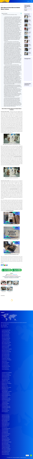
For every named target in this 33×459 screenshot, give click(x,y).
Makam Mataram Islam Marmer (6, 342)
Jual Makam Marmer (5, 402)
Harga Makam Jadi (4, 436)
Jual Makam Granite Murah (5, 447)
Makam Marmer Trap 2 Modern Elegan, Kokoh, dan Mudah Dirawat (30, 53)
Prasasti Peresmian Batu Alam (6, 330)
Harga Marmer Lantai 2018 (5, 346)
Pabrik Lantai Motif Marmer (5, 335)
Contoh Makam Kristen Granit (6, 406)
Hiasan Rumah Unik (4, 427)
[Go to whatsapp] (31, 455)
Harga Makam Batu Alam (5, 410)
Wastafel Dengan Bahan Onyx (6, 399)
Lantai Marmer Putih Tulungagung (7, 372)
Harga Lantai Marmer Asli (5, 347)
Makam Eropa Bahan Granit (6, 343)
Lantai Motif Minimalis (5, 390)
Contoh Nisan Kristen (16, 257)
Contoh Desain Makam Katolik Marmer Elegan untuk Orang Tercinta (30, 32)
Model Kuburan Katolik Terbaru (6, 407)
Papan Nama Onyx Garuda (6, 336)
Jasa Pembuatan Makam (5, 403)
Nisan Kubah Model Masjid (5, 334)
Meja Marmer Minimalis (5, 429)
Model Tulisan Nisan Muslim (6, 416)
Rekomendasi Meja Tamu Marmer (6, 391)
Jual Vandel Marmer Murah (5, 339)
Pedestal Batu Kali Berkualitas (6, 338)
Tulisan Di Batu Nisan (5, 421)
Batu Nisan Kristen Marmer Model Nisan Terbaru (10, 14)
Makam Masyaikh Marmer (5, 440)
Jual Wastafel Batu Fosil (5, 367)
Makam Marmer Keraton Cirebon (6, 387)
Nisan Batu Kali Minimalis (5, 435)
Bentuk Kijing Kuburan (5, 411)
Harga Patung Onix (4, 361)
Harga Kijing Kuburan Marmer (6, 439)
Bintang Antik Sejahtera (16, 457)
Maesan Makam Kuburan (5, 452)
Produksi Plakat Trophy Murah (6, 358)
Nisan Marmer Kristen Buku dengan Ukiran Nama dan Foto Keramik (30, 16)
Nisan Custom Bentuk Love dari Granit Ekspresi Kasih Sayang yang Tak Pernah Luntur (30, 24)
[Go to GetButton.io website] (31, 457)
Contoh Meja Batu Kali (5, 432)
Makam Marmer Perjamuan (6, 350)
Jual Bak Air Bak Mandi (5, 396)
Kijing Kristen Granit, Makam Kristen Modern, (10, 261)
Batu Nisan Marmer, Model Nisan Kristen (8, 256)
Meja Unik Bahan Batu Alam (5, 355)
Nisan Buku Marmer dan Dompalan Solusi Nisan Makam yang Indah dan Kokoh (30, 40)
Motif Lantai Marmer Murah (5, 354)
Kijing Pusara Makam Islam (5, 331)
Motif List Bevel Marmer (5, 363)
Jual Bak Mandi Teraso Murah (6, 398)
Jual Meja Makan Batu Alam (6, 392)
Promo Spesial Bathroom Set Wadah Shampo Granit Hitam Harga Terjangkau (30, 20)
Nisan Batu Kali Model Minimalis (6, 395)
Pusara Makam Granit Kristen (6, 332)
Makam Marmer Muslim (5, 443)
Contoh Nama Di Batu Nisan (6, 417)
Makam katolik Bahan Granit (6, 451)
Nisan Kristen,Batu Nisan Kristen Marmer (8, 257)
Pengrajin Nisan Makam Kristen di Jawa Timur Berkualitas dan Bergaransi (30, 49)
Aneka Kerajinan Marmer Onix (6, 428)
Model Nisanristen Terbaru (17, 256)
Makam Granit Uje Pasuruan (6, 444)
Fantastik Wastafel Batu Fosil (6, 394)
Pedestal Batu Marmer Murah (6, 366)
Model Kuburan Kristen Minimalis (6, 351)
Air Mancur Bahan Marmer (5, 424)
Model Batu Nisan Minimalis (5, 423)
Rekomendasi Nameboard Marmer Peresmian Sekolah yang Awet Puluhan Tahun (30, 28)
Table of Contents (4, 13)
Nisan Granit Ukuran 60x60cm (6, 433)
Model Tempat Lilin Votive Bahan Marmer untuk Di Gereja (30, 45)
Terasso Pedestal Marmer (5, 369)
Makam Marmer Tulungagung (6, 448)
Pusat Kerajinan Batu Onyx (5, 365)
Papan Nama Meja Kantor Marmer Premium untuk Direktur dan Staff (30, 36)
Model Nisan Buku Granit (5, 388)
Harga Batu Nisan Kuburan (5, 454)
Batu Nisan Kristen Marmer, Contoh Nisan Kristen (12, 41)
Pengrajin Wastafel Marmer (6, 400)
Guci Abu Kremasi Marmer (5, 362)
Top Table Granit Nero (5, 431)
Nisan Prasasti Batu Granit (5, 420)
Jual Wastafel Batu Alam (5, 425)
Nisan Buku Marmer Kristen (5, 376)
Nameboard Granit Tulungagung (6, 359)
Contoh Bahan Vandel (5, 380)
